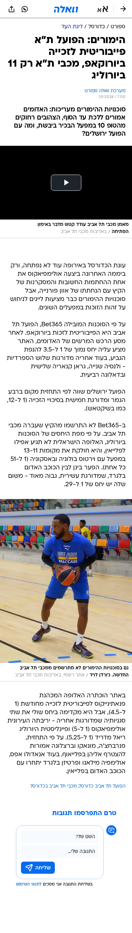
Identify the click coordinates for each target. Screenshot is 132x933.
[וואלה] (66, 9)
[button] (102, 9)
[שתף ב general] (11, 9)
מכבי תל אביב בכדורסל (53, 786)
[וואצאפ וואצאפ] (24, 9)
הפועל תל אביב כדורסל (102, 786)
